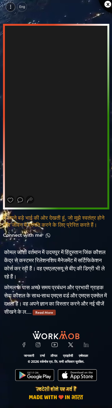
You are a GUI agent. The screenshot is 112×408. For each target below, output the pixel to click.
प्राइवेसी (68, 356)
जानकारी (29, 356)
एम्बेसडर (83, 356)
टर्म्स (42, 356)
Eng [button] (22, 7)
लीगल (54, 356)
